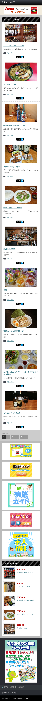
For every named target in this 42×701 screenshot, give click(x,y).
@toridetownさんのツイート (10, 693)
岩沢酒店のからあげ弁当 (25, 600)
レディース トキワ (23, 586)
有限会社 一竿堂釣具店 (25, 572)
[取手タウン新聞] (10, 2)
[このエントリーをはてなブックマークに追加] (22, 58)
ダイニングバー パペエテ (13, 46)
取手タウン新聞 (13, 698)
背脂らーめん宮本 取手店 (13, 331)
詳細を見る (10, 53)
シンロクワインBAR (11, 413)
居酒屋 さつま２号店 (11, 167)
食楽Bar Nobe (9, 249)
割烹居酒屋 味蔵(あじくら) (14, 125)
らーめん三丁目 (9, 84)
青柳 (5, 290)
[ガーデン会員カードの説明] (21, 457)
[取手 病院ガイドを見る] (21, 507)
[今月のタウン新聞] (21, 682)
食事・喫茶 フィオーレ (12, 208)
